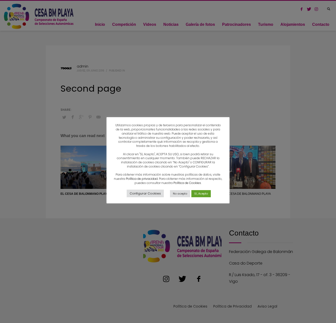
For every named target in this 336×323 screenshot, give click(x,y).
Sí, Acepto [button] (201, 194)
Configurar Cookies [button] (145, 193)
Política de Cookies (187, 183)
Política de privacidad (142, 179)
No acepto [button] (180, 194)
